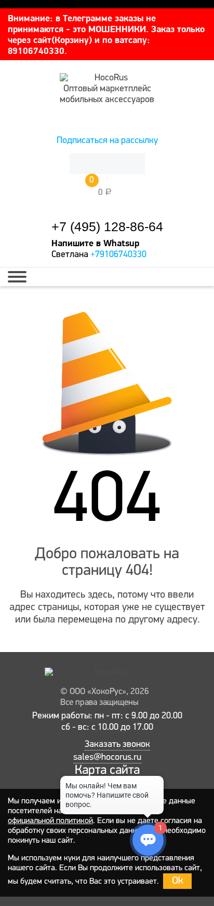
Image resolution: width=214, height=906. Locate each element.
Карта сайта (107, 770)
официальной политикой (50, 821)
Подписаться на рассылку (107, 141)
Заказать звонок (117, 744)
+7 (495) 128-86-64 (107, 227)
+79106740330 (118, 255)
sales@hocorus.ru (107, 757)
